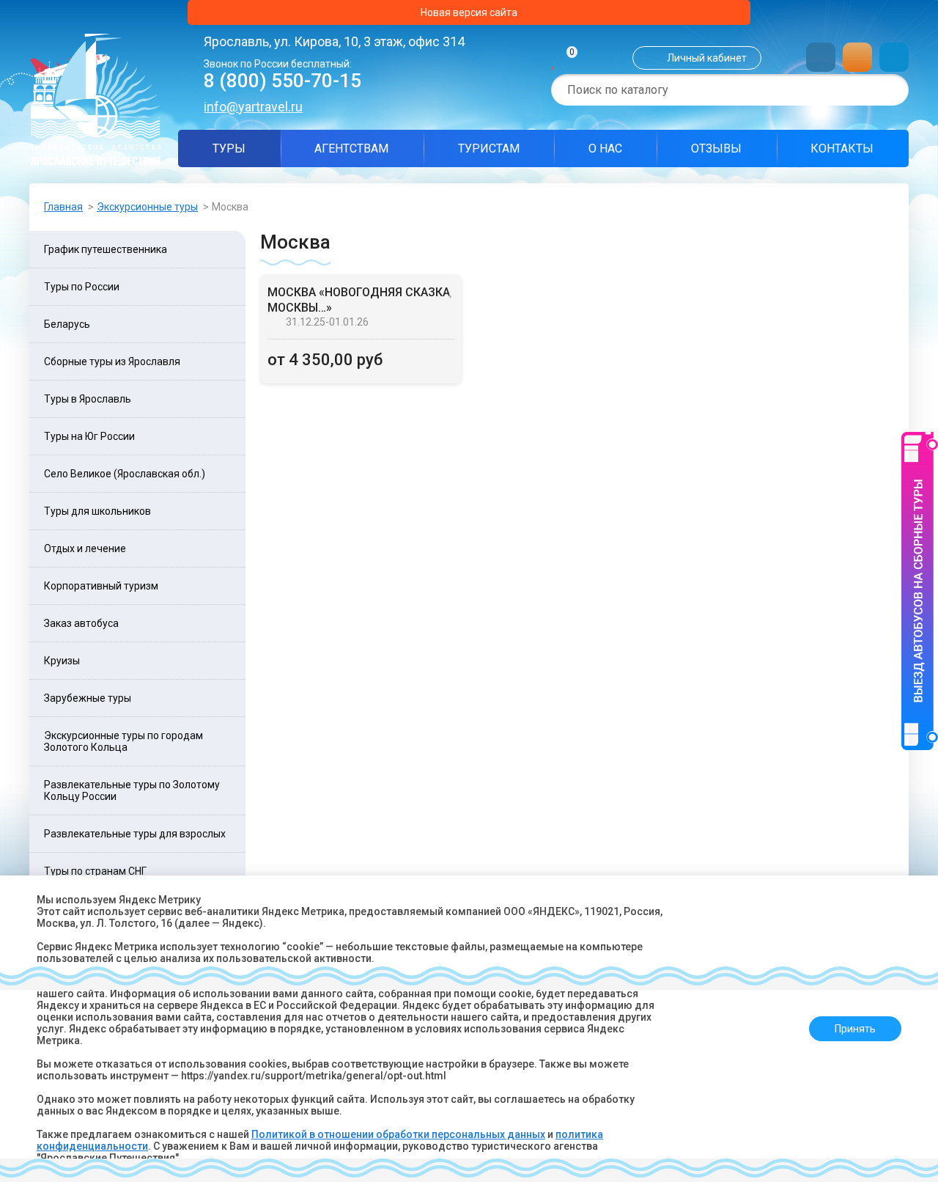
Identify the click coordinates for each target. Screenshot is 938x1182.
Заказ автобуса (81, 623)
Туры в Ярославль (87, 399)
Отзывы (716, 148)
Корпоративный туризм (101, 586)
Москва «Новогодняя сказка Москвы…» (358, 300)
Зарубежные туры (87, 698)
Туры (229, 148)
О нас (605, 148)
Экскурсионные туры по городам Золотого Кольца (123, 741)
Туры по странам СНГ (95, 871)
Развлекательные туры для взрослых (135, 834)
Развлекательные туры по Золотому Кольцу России (132, 790)
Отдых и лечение (85, 548)
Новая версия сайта (469, 12)
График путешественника (105, 249)
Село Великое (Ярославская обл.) (124, 474)
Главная (63, 207)
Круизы (62, 661)
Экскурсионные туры (147, 207)
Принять (855, 1029)
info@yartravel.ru (253, 106)
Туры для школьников (97, 511)
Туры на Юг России (89, 436)
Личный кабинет (707, 58)
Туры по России (81, 287)
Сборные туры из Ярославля (112, 361)
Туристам (489, 148)
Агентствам (351, 148)
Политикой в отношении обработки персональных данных (398, 1134)
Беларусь (67, 324)
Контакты (842, 148)
